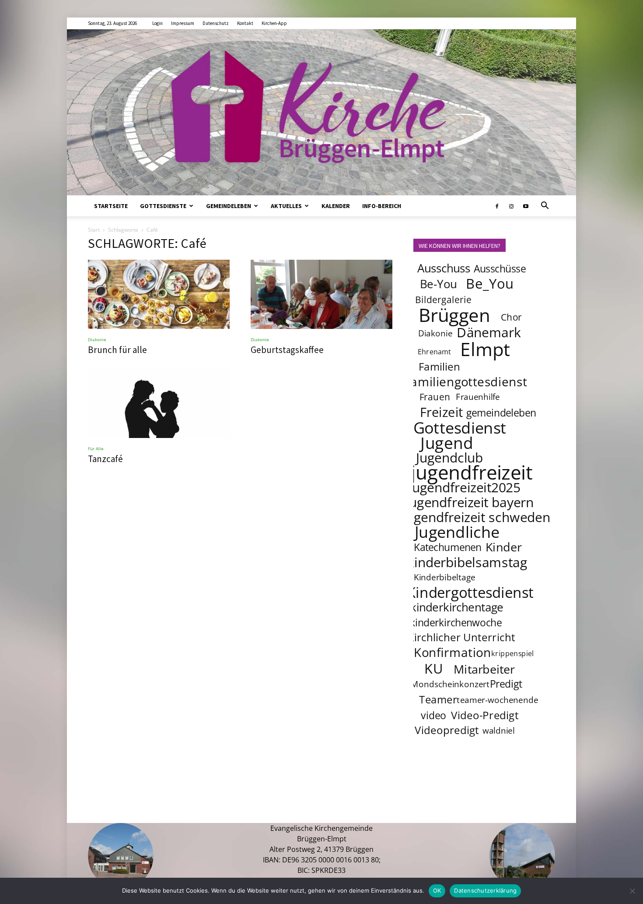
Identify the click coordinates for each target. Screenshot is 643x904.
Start (94, 229)
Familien (439, 366)
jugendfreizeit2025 (464, 487)
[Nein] (632, 890)
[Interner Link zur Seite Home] (321, 112)
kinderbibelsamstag (467, 562)
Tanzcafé (105, 459)
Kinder (504, 546)
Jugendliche (457, 532)
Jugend (446, 442)
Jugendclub (449, 457)
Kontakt (245, 23)
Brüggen (454, 314)
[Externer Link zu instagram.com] (511, 205)
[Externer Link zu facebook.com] (496, 205)
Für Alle (96, 448)
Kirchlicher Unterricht (461, 637)
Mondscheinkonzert (450, 684)
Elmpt (485, 349)
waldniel (498, 730)
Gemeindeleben (228, 206)
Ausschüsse (500, 268)
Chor (511, 317)
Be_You (490, 283)
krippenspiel (512, 653)
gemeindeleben (501, 412)
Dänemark (489, 332)
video (433, 715)
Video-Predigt (485, 715)
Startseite (111, 206)
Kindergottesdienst (470, 592)
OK (437, 890)
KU (433, 668)
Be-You (438, 284)
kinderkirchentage (456, 607)
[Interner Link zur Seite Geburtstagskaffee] (321, 294)
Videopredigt (447, 730)
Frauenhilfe (478, 397)
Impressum (182, 23)
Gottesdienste (163, 206)
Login (157, 23)
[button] (544, 206)
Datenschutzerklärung (485, 890)
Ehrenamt (434, 351)
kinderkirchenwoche (456, 622)
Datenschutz (216, 23)
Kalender (336, 206)
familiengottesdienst (466, 381)
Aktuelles (286, 206)
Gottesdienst (460, 427)
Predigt (506, 683)
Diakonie (97, 339)
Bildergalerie (443, 299)
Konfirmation (452, 652)
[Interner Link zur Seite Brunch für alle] (159, 294)
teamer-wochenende (497, 700)
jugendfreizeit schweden (476, 517)
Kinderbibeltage (444, 577)
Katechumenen (448, 547)
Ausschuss (444, 268)
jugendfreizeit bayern (470, 502)
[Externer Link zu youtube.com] (525, 205)
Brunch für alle (117, 350)
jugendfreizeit (471, 472)
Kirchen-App (274, 23)
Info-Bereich (381, 206)
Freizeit (441, 412)
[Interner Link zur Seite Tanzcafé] (159, 403)
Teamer (438, 699)
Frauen (435, 396)
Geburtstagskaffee (287, 350)
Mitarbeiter (484, 669)
